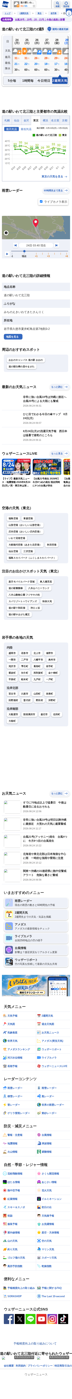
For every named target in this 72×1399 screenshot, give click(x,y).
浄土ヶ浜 (35, 608)
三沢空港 (28, 551)
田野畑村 (13, 700)
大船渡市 (13, 714)
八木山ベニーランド (39, 588)
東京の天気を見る (53, 176)
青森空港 (28, 518)
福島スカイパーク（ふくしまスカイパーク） (32, 558)
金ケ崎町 (53, 672)
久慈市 (24, 693)
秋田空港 (51, 544)
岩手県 (53, 13)
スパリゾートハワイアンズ (23, 601)
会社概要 (9, 1365)
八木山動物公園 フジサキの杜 (24, 594)
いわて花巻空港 (17, 538)
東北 (39, 13)
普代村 (27, 700)
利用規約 (21, 1365)
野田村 (39, 700)
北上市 (37, 653)
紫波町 (12, 672)
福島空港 (13, 518)
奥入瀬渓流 (46, 581)
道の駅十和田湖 (17, 608)
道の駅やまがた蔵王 (19, 614)
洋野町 (51, 700)
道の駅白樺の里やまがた (22, 366)
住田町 (56, 714)
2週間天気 (24, 13)
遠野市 (49, 653)
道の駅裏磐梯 (16, 588)
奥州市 (51, 659)
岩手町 (49, 666)
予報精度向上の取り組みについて (35, 1343)
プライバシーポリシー (40, 1365)
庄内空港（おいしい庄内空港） (25, 531)
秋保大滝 (47, 601)
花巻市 (24, 653)
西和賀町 (38, 672)
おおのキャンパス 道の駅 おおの (26, 360)
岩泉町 (49, 693)
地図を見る (12, 336)
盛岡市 (12, 653)
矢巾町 (24, 672)
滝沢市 (12, 666)
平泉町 (12, 679)
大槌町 (12, 721)
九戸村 (37, 679)
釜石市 (44, 714)
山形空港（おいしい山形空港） (25, 525)
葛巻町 (37, 666)
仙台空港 (13, 551)
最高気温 (11, 129)
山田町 (37, 693)
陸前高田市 (29, 714)
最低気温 (26, 129)
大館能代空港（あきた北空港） (25, 544)
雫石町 (24, 666)
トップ (7, 13)
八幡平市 (38, 659)
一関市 (12, 659)
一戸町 (49, 679)
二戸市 (24, 659)
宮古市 (12, 693)
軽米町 (24, 679)
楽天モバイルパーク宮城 (22, 581)
